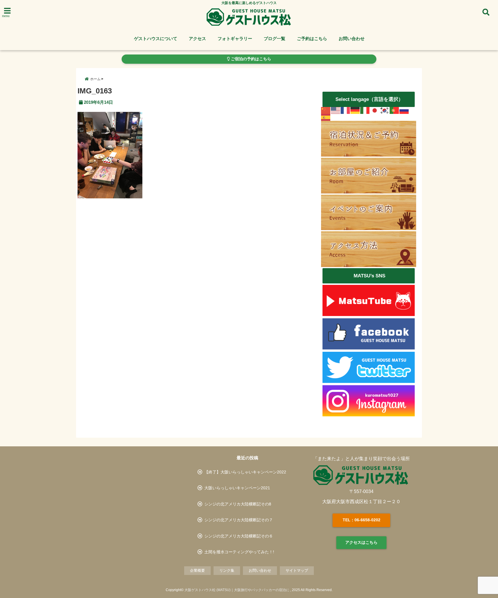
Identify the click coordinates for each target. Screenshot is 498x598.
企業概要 (197, 570)
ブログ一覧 (274, 38)
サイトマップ (297, 570)
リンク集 (226, 570)
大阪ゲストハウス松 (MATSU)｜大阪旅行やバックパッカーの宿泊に (236, 590)
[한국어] (385, 110)
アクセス (197, 38)
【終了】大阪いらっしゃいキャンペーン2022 (245, 472)
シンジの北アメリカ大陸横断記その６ (238, 536)
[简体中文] (326, 110)
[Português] (394, 110)
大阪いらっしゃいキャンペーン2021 (237, 488)
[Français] (345, 110)
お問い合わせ (352, 38)
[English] (336, 110)
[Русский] (404, 110)
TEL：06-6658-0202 (361, 520)
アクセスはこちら (361, 542)
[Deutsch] (355, 110)
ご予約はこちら (312, 38)
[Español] (326, 117)
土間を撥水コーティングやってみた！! (239, 552)
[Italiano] (365, 110)
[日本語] (375, 110)
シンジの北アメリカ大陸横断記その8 (237, 504)
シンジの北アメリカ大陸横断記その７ (238, 520)
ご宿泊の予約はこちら (250, 59)
